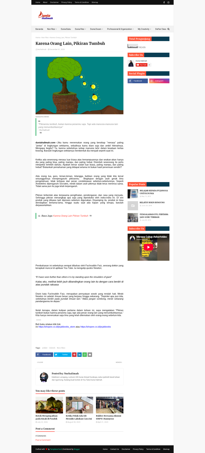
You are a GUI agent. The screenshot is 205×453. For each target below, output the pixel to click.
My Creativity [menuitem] (143, 29)
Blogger (77, 449)
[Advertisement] (118, 15)
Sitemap (95, 2)
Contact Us (114, 449)
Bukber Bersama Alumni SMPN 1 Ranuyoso (108, 417)
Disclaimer (54, 2)
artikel (44, 348)
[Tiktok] (138, 87)
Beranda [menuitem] (39, 29)
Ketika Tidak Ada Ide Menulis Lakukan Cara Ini (79, 417)
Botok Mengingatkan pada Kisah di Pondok (46, 417)
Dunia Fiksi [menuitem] (79, 29)
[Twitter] (159, 87)
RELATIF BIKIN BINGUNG (152, 202)
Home (38, 2)
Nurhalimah (42, 49)
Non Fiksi (45, 38)
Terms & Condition (82, 2)
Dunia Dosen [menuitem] (95, 29)
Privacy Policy (66, 2)
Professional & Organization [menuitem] (119, 29)
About (45, 2)
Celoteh (52, 348)
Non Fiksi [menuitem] (51, 29)
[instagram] (168, 2)
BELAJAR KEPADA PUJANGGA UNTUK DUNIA (154, 192)
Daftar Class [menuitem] (160, 29)
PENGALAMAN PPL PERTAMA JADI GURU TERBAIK (154, 215)
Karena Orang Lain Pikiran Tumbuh (70, 216)
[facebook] (164, 2)
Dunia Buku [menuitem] (66, 29)
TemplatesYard (56, 449)
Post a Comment (43, 440)
